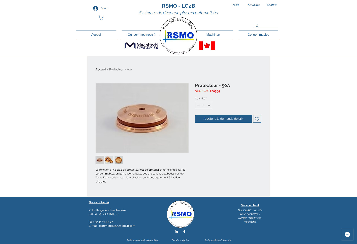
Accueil (101, 69)
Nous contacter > (250, 213)
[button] (101, 17)
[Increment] (209, 105)
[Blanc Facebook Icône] (184, 231)
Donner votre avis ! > (250, 217)
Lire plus (101, 181)
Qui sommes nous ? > (250, 210)
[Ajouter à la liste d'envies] (257, 119)
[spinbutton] (203, 105)
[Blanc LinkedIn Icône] (176, 231)
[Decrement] (198, 105)
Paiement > (250, 221)
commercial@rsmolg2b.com (117, 225)
